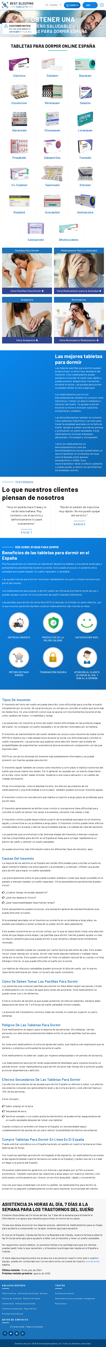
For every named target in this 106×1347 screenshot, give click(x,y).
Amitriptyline (85, 212)
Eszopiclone (19, 103)
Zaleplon (85, 103)
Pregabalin (19, 157)
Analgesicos (89, 1298)
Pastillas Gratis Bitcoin (12, 1314)
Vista (25, 290)
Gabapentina (52, 157)
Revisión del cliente (31, 1298)
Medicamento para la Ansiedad (79, 250)
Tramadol (85, 157)
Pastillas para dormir (64, 1293)
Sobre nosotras (9, 1293)
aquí (90, 849)
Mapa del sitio (30, 1308)
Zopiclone (19, 75)
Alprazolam (19, 130)
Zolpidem (52, 75)
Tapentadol (52, 185)
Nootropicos (79, 299)
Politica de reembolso (12, 1298)
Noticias (43, 1293)
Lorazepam (85, 130)
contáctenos (93, 1261)
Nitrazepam (52, 103)
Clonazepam (52, 130)
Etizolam (85, 185)
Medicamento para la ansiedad (69, 1298)
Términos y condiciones (12, 1308)
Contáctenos (8, 1303)
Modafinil (19, 212)
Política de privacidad (25, 1303)
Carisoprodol (36, 239)
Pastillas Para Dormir (27, 250)
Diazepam (85, 75)
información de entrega (28, 1293)
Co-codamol (19, 185)
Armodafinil (52, 212)
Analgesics (27, 299)
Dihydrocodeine (69, 239)
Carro (73, 5)
